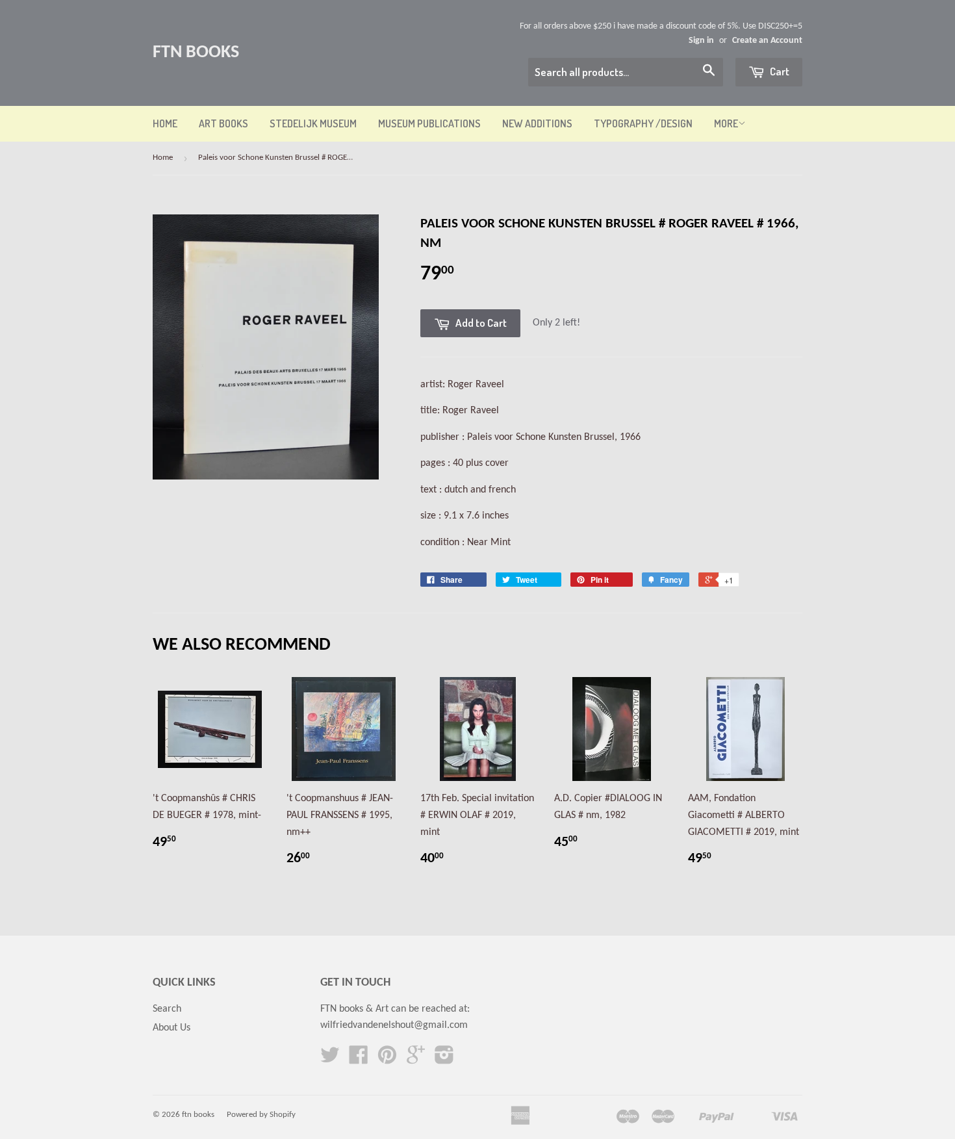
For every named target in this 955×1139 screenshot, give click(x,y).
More (726, 123)
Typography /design (643, 123)
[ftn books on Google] (416, 1060)
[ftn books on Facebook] (358, 1060)
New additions (537, 123)
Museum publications (429, 123)
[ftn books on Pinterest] (387, 1060)
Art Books (223, 123)
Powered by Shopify (261, 1114)
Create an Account (767, 40)
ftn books (196, 53)
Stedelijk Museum (313, 123)
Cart (778, 71)
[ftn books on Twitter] (330, 1060)
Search (167, 1009)
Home (165, 123)
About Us (171, 1028)
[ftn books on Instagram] (444, 1060)
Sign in (701, 40)
